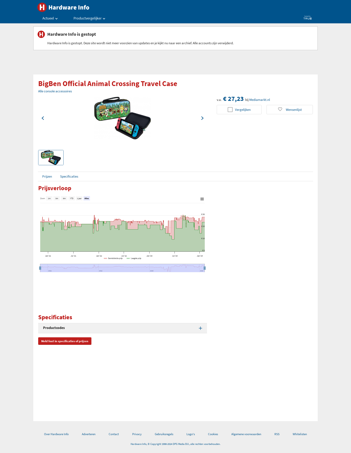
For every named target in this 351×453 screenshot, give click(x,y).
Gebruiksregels (164, 434)
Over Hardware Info (56, 434)
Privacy (137, 434)
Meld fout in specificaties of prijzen (64, 341)
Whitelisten (300, 434)
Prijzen (47, 176)
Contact (114, 434)
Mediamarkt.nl (259, 99)
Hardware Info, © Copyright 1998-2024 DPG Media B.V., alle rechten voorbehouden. (175, 444)
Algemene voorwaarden (246, 434)
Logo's (190, 434)
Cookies (213, 434)
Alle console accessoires (55, 91)
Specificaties (69, 176)
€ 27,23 (233, 99)
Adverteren (88, 434)
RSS (277, 434)
